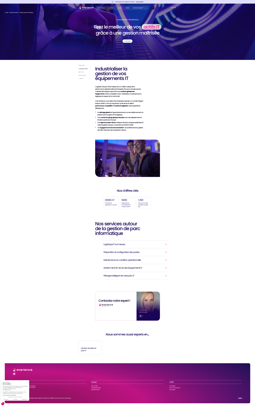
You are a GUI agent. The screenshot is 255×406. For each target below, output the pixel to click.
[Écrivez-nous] (153, 8)
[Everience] (86, 8)
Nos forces (81, 72)
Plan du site (56, 398)
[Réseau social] (14, 374)
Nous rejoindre (172, 386)
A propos (119, 8)
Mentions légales (38, 398)
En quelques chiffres (83, 68)
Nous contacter (82, 75)
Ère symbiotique (101, 8)
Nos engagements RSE (96, 387)
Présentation (82, 65)
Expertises (111, 8)
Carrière (127, 8)
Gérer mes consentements (65, 398)
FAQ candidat (172, 389)
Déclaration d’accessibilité (47, 398)
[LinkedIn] (140, 316)
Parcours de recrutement (174, 387)
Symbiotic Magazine (138, 8)
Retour (81, 78)
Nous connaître (94, 386)
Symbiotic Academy (95, 389)
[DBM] (240, 398)
